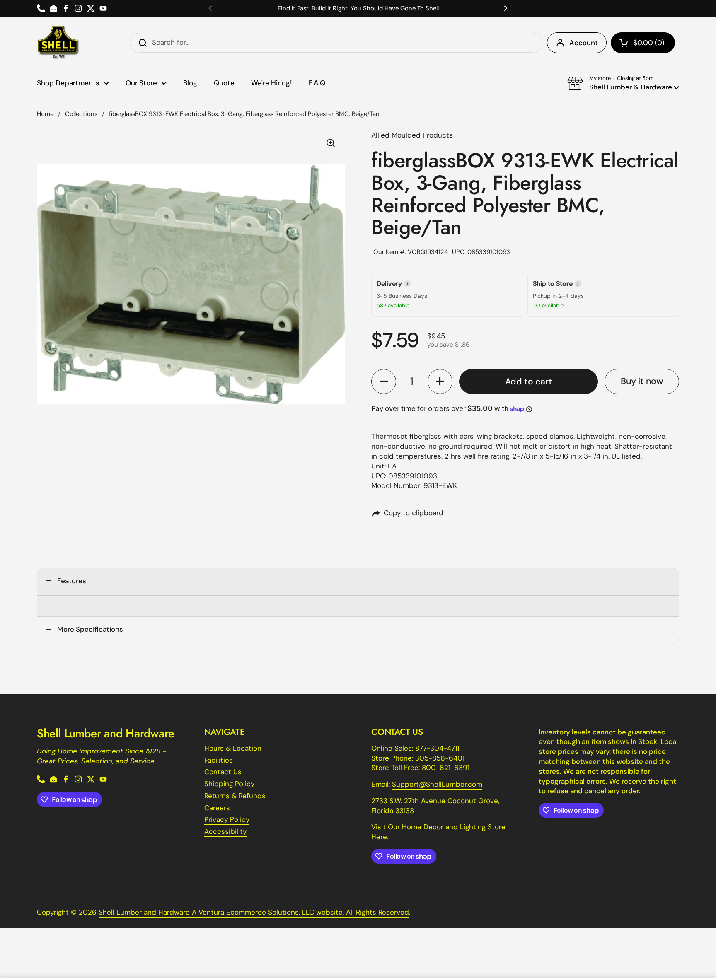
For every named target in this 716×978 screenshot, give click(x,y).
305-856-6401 (439, 758)
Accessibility (225, 831)
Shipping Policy (229, 783)
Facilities (218, 760)
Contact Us (223, 771)
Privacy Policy (226, 819)
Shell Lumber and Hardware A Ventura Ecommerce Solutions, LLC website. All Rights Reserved (254, 912)
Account (583, 42)
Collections (81, 114)
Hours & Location (232, 748)
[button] (643, 42)
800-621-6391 (445, 767)
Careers (217, 807)
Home (45, 114)
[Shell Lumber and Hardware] (58, 42)
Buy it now (642, 381)
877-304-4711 (437, 748)
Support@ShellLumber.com (437, 784)
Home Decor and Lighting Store (454, 826)
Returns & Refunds (235, 795)
